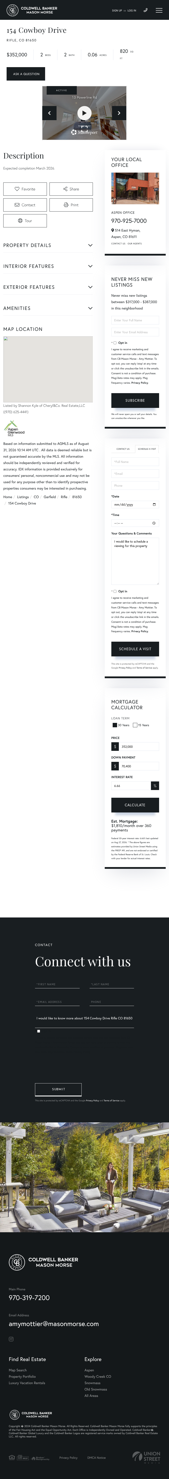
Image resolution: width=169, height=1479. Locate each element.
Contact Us (118, 243)
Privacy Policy (139, 383)
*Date (115, 496)
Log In (132, 10)
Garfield (50, 497)
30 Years (123, 725)
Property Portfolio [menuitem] (22, 1376)
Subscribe (135, 400)
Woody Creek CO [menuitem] (97, 1376)
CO (36, 497)
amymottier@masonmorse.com (54, 1323)
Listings (23, 497)
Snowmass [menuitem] (92, 1383)
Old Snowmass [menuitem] (95, 1389)
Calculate (135, 805)
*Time (115, 515)
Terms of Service (144, 667)
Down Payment (123, 757)
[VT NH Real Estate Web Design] (146, 1457)
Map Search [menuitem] (18, 1370)
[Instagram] (11, 1339)
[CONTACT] (26, 74)
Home (7, 497)
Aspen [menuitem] (89, 1370)
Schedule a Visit (147, 449)
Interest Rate (122, 777)
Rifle (64, 497)
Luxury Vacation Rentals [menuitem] (27, 1383)
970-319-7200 (29, 1297)
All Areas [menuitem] (91, 1395)
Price (115, 738)
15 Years (143, 725)
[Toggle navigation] (159, 10)
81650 (77, 497)
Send (58, 1089)
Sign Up (117, 10)
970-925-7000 (129, 221)
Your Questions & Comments (131, 533)
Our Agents (135, 243)
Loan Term (120, 718)
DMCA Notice (96, 1457)
